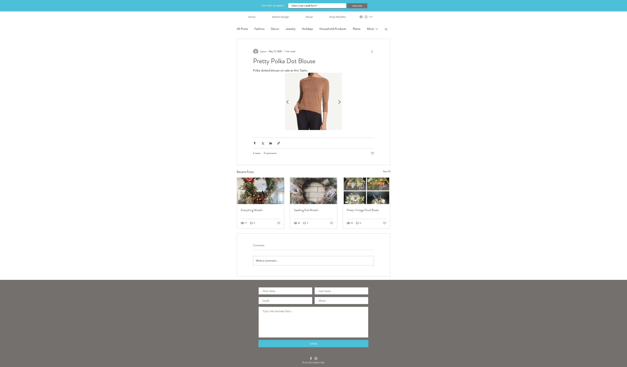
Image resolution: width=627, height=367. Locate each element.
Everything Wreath (252, 210)
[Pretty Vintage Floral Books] (366, 191)
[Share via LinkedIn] (270, 143)
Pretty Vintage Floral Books (363, 210)
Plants (357, 29)
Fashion (259, 29)
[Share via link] (278, 143)
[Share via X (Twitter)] (262, 143)
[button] (386, 29)
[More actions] (372, 51)
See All (386, 171)
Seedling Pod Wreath (306, 210)
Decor (275, 29)
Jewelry (290, 29)
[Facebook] (311, 358)
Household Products (333, 29)
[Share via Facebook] (254, 143)
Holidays (307, 29)
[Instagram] (316, 358)
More (370, 29)
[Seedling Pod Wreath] (313, 191)
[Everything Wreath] (260, 191)
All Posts (242, 29)
